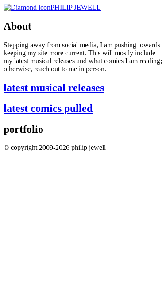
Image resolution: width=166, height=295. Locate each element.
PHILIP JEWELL (75, 7)
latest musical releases (54, 87)
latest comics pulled (48, 108)
